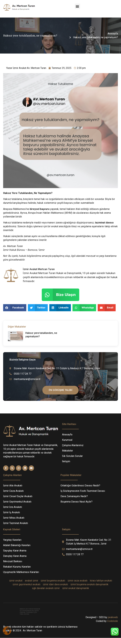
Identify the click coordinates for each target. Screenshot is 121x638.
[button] (77, 6)
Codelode (112, 621)
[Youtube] (31, 468)
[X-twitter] (12, 468)
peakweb (113, 617)
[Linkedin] (25, 468)
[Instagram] (18, 468)
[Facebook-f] (6, 468)
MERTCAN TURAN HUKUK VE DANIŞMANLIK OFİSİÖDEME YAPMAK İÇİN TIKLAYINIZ (30, 611)
